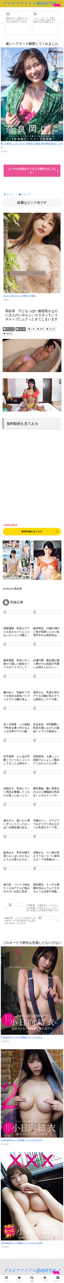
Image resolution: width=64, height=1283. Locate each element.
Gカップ (10, 329)
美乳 (42, 329)
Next (61, 23)
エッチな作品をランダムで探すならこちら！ (32, 170)
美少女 (52, 329)
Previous (2, 23)
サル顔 (22, 329)
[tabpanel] (18, 23)
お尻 (33, 329)
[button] (57, 738)
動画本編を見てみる (32, 531)
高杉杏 (9, 333)
